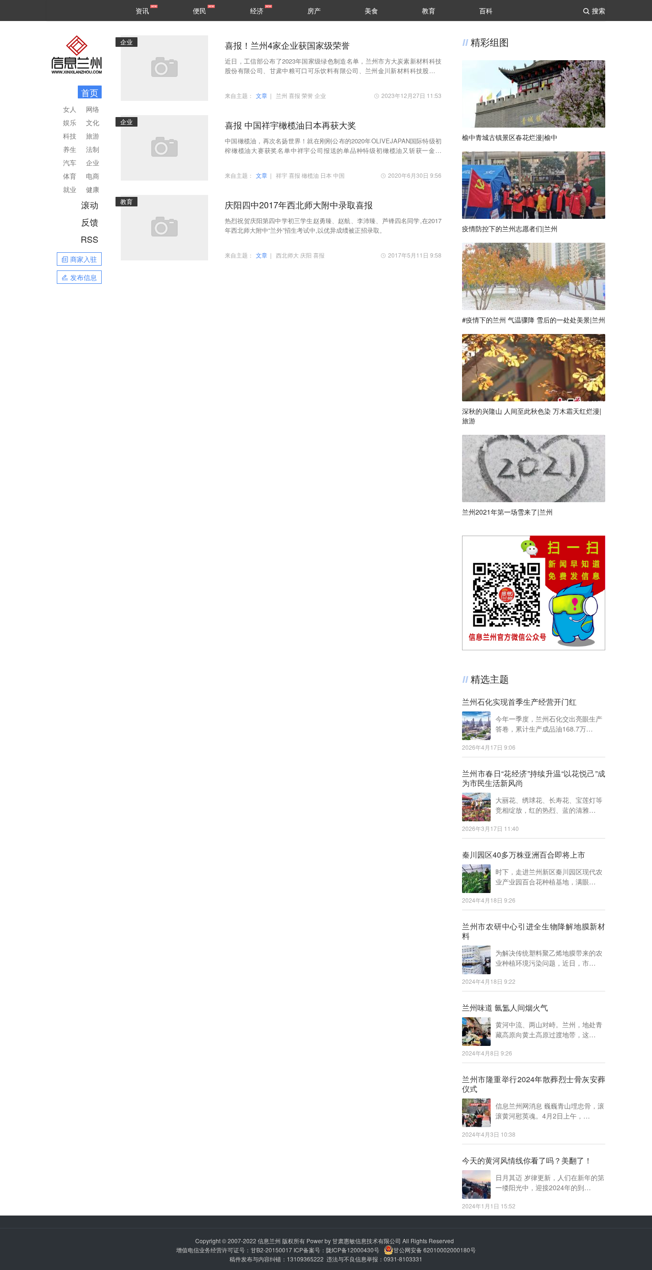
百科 (486, 10)
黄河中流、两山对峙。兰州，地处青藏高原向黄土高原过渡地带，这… (548, 1029)
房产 (314, 10)
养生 (69, 149)
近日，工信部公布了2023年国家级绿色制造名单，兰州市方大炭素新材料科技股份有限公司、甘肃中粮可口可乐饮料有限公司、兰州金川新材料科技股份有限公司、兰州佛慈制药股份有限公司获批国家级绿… (333, 65)
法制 (92, 149)
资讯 (142, 10)
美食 (371, 10)
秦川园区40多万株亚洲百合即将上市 (523, 855)
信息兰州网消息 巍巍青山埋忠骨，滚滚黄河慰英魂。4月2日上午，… (549, 1110)
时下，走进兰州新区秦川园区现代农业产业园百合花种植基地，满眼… (548, 876)
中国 (339, 175)
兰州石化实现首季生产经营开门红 (519, 702)
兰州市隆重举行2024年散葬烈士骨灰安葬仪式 (533, 1084)
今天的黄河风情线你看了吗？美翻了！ (527, 1160)
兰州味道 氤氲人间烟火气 (505, 1007)
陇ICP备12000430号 (352, 1250)
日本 (326, 175)
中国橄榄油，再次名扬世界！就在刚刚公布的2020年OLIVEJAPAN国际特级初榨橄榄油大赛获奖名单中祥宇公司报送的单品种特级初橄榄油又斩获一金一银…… (333, 145)
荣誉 (307, 95)
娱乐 (69, 122)
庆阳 (306, 255)
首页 (89, 92)
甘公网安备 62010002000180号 (434, 1250)
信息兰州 (269, 1241)
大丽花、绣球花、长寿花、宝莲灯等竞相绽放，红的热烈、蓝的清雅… (548, 805)
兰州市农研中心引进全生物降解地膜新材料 (533, 931)
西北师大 (287, 255)
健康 (92, 189)
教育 (428, 10)
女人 (69, 109)
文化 (92, 122)
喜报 (294, 95)
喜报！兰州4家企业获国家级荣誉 (287, 45)
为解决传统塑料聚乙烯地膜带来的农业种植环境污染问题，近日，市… (548, 958)
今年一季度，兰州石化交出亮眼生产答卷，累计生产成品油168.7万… (548, 723)
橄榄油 (310, 175)
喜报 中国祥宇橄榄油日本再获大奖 (290, 124)
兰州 (281, 95)
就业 (69, 189)
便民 (199, 10)
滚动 (89, 204)
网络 (92, 109)
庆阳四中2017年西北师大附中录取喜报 (299, 204)
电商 (92, 176)
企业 (92, 162)
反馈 (89, 221)
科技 (69, 135)
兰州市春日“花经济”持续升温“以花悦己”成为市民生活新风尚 (533, 778)
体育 (69, 176)
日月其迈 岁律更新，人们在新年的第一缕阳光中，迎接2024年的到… (549, 1182)
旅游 (92, 135)
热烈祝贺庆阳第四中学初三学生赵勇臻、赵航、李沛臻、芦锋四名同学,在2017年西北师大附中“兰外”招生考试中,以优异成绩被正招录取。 (333, 225)
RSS (89, 239)
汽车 (69, 162)
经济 (256, 10)
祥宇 (281, 175)
